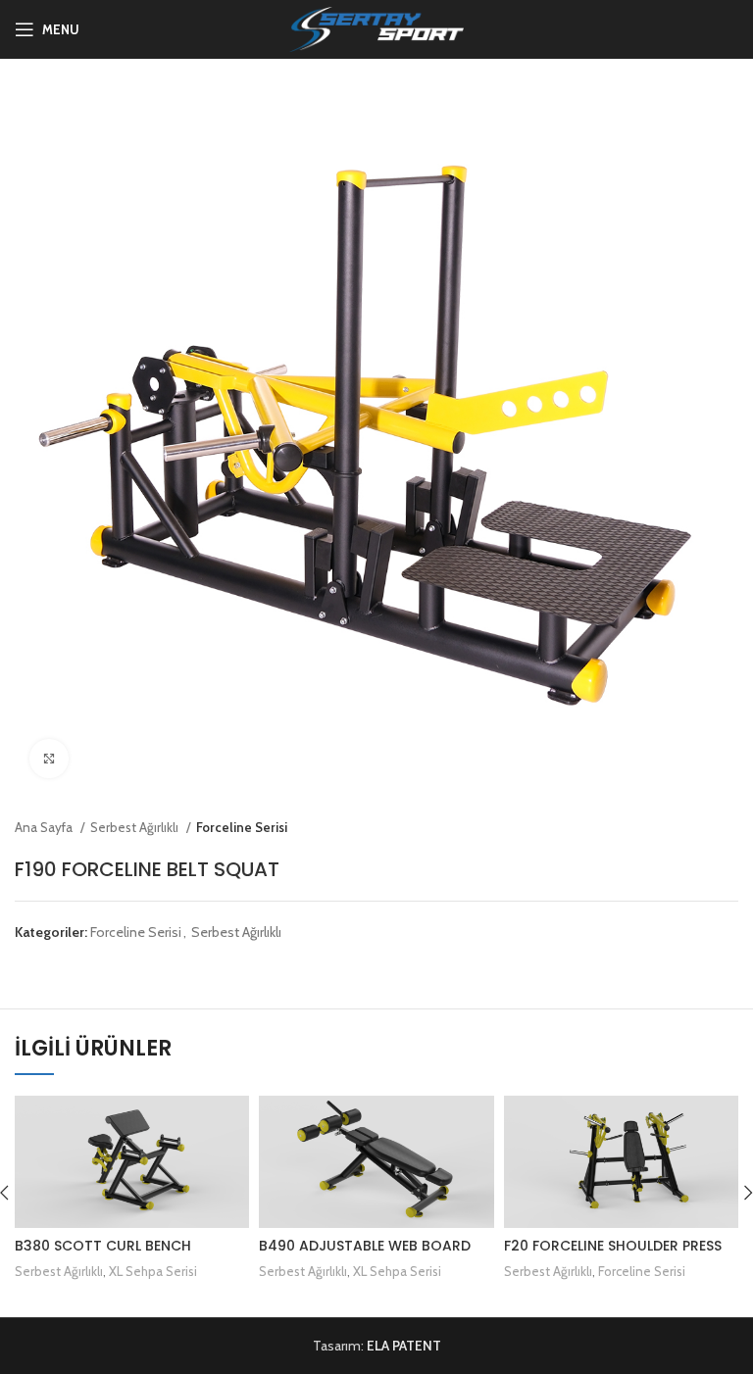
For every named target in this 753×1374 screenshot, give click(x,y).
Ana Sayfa (45, 827)
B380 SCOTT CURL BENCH (103, 1245)
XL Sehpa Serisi (153, 1271)
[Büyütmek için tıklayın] (49, 758)
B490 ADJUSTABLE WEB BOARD (365, 1245)
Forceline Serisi (241, 827)
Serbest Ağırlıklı (135, 827)
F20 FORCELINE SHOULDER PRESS (613, 1245)
